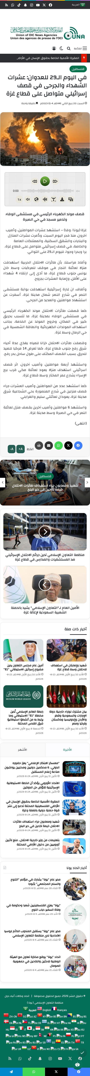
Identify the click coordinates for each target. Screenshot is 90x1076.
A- (11, 449)
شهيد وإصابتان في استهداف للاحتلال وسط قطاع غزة (69, 667)
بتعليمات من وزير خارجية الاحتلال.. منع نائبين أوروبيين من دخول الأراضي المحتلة (45, 487)
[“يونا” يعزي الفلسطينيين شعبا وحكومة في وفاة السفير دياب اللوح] (75, 914)
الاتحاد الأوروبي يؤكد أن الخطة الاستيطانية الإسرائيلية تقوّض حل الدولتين (33, 785)
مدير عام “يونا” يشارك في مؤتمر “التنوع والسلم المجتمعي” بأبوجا (35, 882)
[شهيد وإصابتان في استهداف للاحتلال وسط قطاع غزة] (67, 650)
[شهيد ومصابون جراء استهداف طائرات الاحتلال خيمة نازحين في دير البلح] (74, 827)
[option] (46, 33)
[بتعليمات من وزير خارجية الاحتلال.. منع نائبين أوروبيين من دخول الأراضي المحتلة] (74, 846)
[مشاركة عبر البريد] (49, 445)
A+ (20, 449)
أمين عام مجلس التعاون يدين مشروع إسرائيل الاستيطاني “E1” (23, 667)
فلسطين (78, 69)
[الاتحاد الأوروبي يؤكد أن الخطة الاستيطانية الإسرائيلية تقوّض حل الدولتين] (74, 789)
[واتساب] (58, 445)
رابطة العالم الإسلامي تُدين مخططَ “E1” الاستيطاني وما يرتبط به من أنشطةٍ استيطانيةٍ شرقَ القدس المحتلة (25, 717)
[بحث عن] (69, 48)
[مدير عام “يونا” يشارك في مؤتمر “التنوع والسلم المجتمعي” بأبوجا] (75, 889)
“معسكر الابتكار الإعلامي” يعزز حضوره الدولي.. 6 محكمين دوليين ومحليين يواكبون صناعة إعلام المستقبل (32, 767)
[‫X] (68, 445)
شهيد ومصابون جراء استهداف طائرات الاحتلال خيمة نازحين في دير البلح (36, 824)
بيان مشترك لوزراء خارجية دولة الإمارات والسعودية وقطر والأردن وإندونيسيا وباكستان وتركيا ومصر (68, 717)
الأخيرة (67, 750)
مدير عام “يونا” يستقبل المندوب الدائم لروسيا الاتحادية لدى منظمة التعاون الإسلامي (32, 933)
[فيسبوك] (78, 445)
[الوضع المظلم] (61, 48)
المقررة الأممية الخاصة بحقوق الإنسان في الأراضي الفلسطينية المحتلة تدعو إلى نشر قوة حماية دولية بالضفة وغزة (32, 806)
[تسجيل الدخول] (54, 48)
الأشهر (22, 750)
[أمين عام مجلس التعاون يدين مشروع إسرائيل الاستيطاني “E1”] (23, 650)
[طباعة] (39, 445)
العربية (76, 5)
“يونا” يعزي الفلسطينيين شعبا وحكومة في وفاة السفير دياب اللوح (33, 907)
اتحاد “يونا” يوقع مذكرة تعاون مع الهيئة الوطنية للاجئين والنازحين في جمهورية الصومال (35, 961)
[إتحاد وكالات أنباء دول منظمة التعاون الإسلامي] (46, 33)
